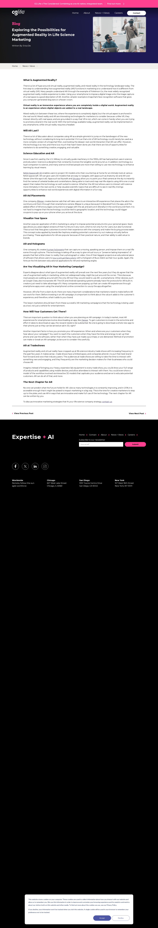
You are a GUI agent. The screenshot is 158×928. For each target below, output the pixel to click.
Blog (16, 24)
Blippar (40, 201)
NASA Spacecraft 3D (32, 173)
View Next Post (136, 413)
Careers (119, 13)
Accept (102, 918)
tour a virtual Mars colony (64, 258)
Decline (121, 918)
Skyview (76, 179)
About (87, 13)
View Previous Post (23, 413)
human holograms (55, 250)
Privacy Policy (111, 905)
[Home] (18, 12)
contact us (107, 402)
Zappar (84, 320)
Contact (92, 435)
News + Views (102, 13)
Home (75, 13)
